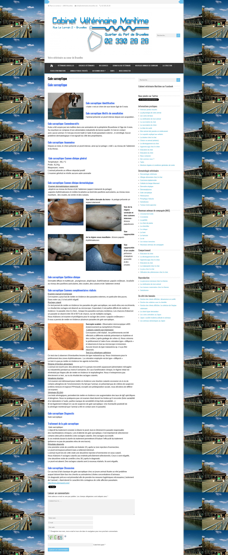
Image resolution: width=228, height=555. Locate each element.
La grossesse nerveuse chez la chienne (154, 281)
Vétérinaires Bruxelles (66, 65)
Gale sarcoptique (146, 193)
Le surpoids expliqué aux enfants (151, 134)
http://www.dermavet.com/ (58, 483)
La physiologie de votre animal (150, 113)
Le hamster (144, 235)
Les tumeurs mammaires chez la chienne (154, 287)
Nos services (103, 65)
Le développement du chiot (149, 143)
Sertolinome (144, 202)
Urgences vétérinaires (86, 65)
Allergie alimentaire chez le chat (151, 177)
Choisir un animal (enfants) (149, 140)
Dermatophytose (146, 189)
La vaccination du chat (148, 122)
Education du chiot (146, 153)
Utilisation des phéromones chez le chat (154, 272)
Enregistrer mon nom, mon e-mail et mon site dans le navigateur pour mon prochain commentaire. (84, 531)
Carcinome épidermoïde (148, 180)
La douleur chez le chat (148, 137)
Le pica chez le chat (147, 269)
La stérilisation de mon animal (150, 119)
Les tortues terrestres (147, 242)
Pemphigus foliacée (147, 199)
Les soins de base (146, 116)
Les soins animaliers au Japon (150, 315)
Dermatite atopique (146, 186)
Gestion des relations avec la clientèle (153, 302)
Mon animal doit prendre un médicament (154, 131)
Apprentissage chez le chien (150, 147)
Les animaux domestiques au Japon (152, 321)
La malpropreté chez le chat (149, 266)
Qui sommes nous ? (98, 70)
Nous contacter (125, 70)
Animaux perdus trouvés (79, 70)
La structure (167, 65)
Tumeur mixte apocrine (148, 205)
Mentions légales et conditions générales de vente (157, 165)
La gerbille (143, 220)
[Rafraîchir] (65, 536)
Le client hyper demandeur (149, 311)
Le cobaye (143, 229)
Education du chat (146, 150)
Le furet (142, 232)
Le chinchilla (144, 226)
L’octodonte (144, 217)
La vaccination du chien (148, 125)
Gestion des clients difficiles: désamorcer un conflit (158, 299)
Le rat (142, 238)
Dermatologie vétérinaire (122, 65)
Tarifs (112, 70)
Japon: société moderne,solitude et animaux (155, 318)
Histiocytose (144, 196)
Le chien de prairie (146, 223)
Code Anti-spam (98, 545)
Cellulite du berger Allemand (149, 183)
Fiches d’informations (58, 70)
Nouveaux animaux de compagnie (146, 65)
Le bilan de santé (146, 128)
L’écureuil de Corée (146, 214)
